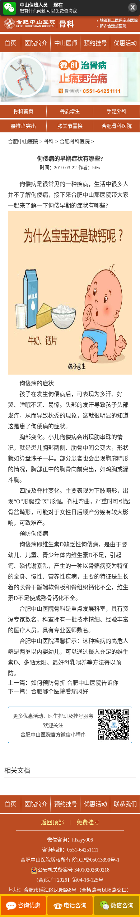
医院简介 (35, 43)
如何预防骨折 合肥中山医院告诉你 (74, 683)
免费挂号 (87, 822)
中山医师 (65, 43)
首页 (10, 43)
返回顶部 (52, 822)
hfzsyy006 (82, 840)
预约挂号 (95, 43)
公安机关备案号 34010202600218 (73, 870)
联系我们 (125, 804)
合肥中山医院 (23, 141)
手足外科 (117, 111)
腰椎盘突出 (23, 126)
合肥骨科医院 (117, 126)
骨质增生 (70, 111)
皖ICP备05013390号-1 (96, 860)
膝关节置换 (70, 126)
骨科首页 (23, 111)
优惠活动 (125, 43)
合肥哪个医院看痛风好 (59, 691)
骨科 (49, 141)
